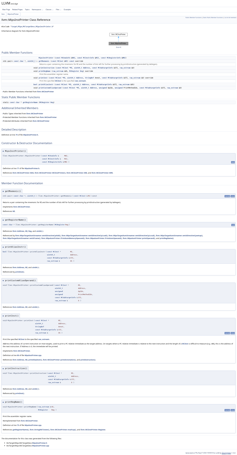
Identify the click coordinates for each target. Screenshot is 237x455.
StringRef (89, 78)
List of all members (230, 17)
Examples (67, 9)
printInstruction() (87, 360)
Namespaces (36, 9)
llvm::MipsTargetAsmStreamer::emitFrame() (21, 238)
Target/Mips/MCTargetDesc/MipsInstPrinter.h (32, 27)
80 (18, 355)
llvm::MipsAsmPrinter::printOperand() (139, 238)
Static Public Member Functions (213, 17)
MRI (124, 58)
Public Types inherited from (23, 113)
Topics (27, 9)
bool (35, 84)
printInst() (19, 272)
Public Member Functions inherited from (28, 91)
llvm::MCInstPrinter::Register (93, 429)
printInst (43, 78)
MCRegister (74, 71)
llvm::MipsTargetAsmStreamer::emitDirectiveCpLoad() (85, 235)
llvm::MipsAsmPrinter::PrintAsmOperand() (104, 238)
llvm (3, 14)
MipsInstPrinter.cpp (33, 355)
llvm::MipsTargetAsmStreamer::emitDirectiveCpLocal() (132, 235)
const (57, 58)
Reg (81, 71)
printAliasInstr (46, 84)
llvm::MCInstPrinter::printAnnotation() (59, 360)
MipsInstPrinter (13, 14)
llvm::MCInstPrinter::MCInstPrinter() (50, 173)
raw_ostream (125, 68)
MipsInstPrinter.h (30, 135)
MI (66, 61)
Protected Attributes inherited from (26, 121)
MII (97, 58)
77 (18, 168)
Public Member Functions (194, 17)
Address (86, 68)
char (22, 61)
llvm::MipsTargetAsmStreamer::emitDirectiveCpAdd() (38, 235)
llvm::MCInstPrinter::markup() (63, 429)
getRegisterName (30, 102)
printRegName (44, 71)
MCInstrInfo (88, 58)
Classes (48, 9)
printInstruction (46, 68)
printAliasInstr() (35, 360)
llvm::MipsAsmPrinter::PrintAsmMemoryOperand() (63, 238)
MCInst (60, 61)
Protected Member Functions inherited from (30, 117)
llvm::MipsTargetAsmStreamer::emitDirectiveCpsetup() (179, 235)
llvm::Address (18, 231)
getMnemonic (44, 61)
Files (57, 9)
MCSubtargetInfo (105, 68)
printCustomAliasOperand (50, 88)
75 (17, 135)
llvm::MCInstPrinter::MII (77, 173)
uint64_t (31, 61)
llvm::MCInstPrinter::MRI (102, 173)
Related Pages (17, 9)
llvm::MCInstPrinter (45, 91)
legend (119, 47)
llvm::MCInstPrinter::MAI (23, 173)
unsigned (103, 88)
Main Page (6, 9)
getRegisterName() (21, 429)
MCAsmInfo (65, 58)
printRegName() (167, 238)
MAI (73, 58)
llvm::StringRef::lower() (39, 429)
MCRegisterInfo (114, 58)
